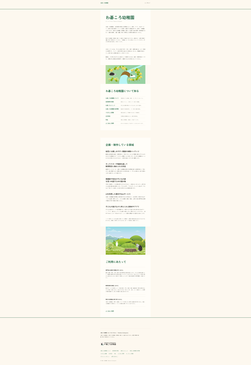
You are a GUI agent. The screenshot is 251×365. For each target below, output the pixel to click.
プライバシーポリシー (105, 356)
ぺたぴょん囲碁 (103, 353)
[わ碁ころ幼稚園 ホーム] (108, 344)
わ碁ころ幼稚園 (104, 3)
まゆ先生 (110, 353)
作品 (115, 353)
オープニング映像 (129, 353)
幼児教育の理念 (115, 350)
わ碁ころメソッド (124, 350)
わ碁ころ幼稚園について (105, 350)
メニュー (148, 2)
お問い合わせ (114, 356)
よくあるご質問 (110, 311)
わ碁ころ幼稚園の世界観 (135, 350)
